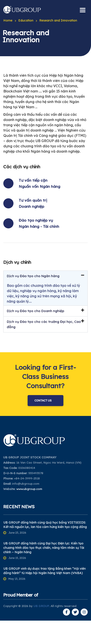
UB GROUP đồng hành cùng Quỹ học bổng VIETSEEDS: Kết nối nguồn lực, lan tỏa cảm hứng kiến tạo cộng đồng (45, 524)
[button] (45, 276)
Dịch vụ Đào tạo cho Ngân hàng (33, 276)
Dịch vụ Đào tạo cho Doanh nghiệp (35, 311)
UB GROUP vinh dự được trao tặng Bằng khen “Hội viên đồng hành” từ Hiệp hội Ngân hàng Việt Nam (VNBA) (44, 571)
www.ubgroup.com (29, 489)
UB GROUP (41, 606)
